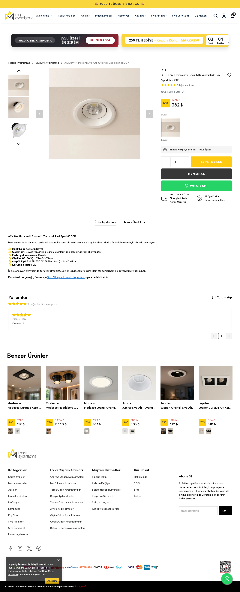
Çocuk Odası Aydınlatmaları (66, 521)
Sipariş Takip (99, 477)
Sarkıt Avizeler (66, 15)
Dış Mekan (201, 15)
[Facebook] (10, 548)
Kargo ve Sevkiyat (102, 496)
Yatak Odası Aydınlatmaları (66, 489)
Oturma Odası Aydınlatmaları (67, 477)
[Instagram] (20, 548)
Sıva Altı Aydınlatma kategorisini (66, 277)
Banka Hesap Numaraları (106, 489)
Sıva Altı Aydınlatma (47, 62)
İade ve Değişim (101, 483)
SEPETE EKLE (211, 162)
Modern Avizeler (18, 483)
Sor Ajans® (81, 586)
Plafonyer (123, 15)
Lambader (14, 508)
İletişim (138, 496)
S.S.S (137, 483)
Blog (137, 489)
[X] (29, 548)
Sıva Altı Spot (158, 15)
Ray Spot (140, 15)
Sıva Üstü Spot (180, 15)
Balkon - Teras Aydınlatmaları (67, 528)
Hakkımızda (140, 477)
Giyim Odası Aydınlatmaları (66, 515)
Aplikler (85, 15)
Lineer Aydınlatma (18, 534)
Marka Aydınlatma (19, 62)
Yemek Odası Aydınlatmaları (66, 502)
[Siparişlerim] (224, 15)
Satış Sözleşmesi (101, 502)
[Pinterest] (38, 548)
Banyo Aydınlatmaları (62, 496)
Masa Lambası (103, 15)
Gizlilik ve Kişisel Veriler (105, 508)
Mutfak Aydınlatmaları (63, 483)
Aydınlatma (42, 15)
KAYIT (225, 511)
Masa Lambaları (17, 496)
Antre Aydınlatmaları (62, 508)
